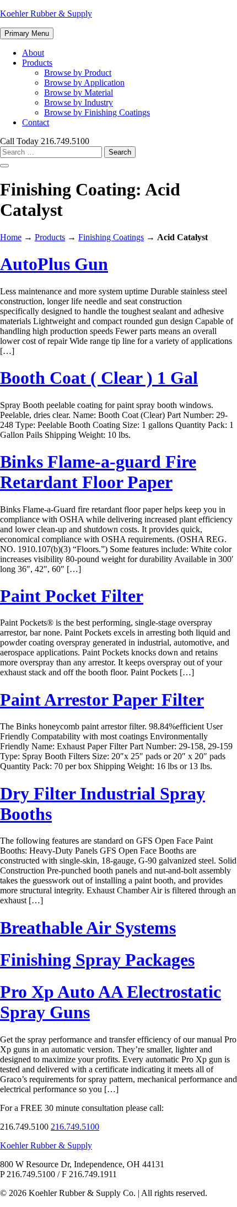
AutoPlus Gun (54, 264)
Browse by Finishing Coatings (97, 112)
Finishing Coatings (111, 237)
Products (37, 62)
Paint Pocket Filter (71, 596)
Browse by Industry (78, 102)
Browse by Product (77, 72)
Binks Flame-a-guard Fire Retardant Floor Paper (98, 472)
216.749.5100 (75, 1126)
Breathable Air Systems (88, 928)
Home (10, 237)
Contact (35, 122)
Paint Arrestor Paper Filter (102, 700)
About (33, 52)
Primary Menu (26, 33)
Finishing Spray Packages (97, 960)
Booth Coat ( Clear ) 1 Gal (99, 378)
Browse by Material (78, 92)
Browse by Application (84, 82)
